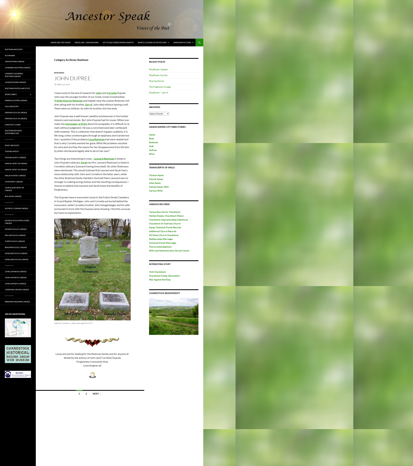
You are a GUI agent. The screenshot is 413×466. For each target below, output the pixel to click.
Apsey (152, 134)
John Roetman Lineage (15, 82)
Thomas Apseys (12, 151)
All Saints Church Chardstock (164, 235)
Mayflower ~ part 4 (158, 92)
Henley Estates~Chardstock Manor (166, 215)
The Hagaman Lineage (160, 86)
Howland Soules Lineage (16, 259)
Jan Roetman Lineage (14, 61)
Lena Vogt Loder (12, 125)
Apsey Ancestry (12, 145)
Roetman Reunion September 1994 (13, 132)
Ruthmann (10, 55)
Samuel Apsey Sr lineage (16, 163)
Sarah (84, 162)
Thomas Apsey (156, 175)
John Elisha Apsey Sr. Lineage (14, 189)
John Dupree (72, 78)
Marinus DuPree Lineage (16, 100)
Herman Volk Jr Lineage (16, 118)
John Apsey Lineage (14, 182)
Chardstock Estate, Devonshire (164, 275)
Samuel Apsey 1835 (159, 186)
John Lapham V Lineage (15, 284)
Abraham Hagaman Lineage (17, 302)
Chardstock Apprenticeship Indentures (168, 219)
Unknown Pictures (182, 42)
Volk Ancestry (12, 106)
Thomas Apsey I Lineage (15, 157)
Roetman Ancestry (14, 49)
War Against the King (159, 279)
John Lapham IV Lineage (16, 277)
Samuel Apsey (156, 179)
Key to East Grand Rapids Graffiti (118, 42)
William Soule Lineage (15, 235)
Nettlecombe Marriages (161, 239)
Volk (151, 146)
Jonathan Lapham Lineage (17, 289)
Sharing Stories (156, 81)
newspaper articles (76, 123)
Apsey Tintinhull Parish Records (165, 227)
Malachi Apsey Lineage (15, 175)
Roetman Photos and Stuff (17, 88)
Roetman (59, 73)
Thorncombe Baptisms (160, 246)
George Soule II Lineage (16, 229)
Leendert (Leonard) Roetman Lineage (14, 74)
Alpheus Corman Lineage (16, 208)
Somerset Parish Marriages (162, 242)
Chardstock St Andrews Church (165, 223)
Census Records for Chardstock (165, 212)
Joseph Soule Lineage (15, 241)
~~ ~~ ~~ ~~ (9, 139)
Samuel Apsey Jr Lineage (16, 169)
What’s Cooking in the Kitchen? (152, 42)
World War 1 (11, 94)
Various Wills (156, 190)
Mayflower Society (158, 75)
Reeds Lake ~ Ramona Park (87, 42)
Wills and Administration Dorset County (169, 250)
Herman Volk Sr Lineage (16, 112)
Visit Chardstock (157, 271)
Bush (151, 138)
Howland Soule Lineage (16, 253)
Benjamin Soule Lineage (16, 247)
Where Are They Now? (61, 42)
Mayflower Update (158, 69)
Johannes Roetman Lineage (17, 68)
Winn (152, 154)
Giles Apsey (155, 183)
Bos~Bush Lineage (13, 196)
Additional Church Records (162, 231)
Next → (97, 393)
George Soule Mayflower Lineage (17, 221)
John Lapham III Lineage (15, 271)
